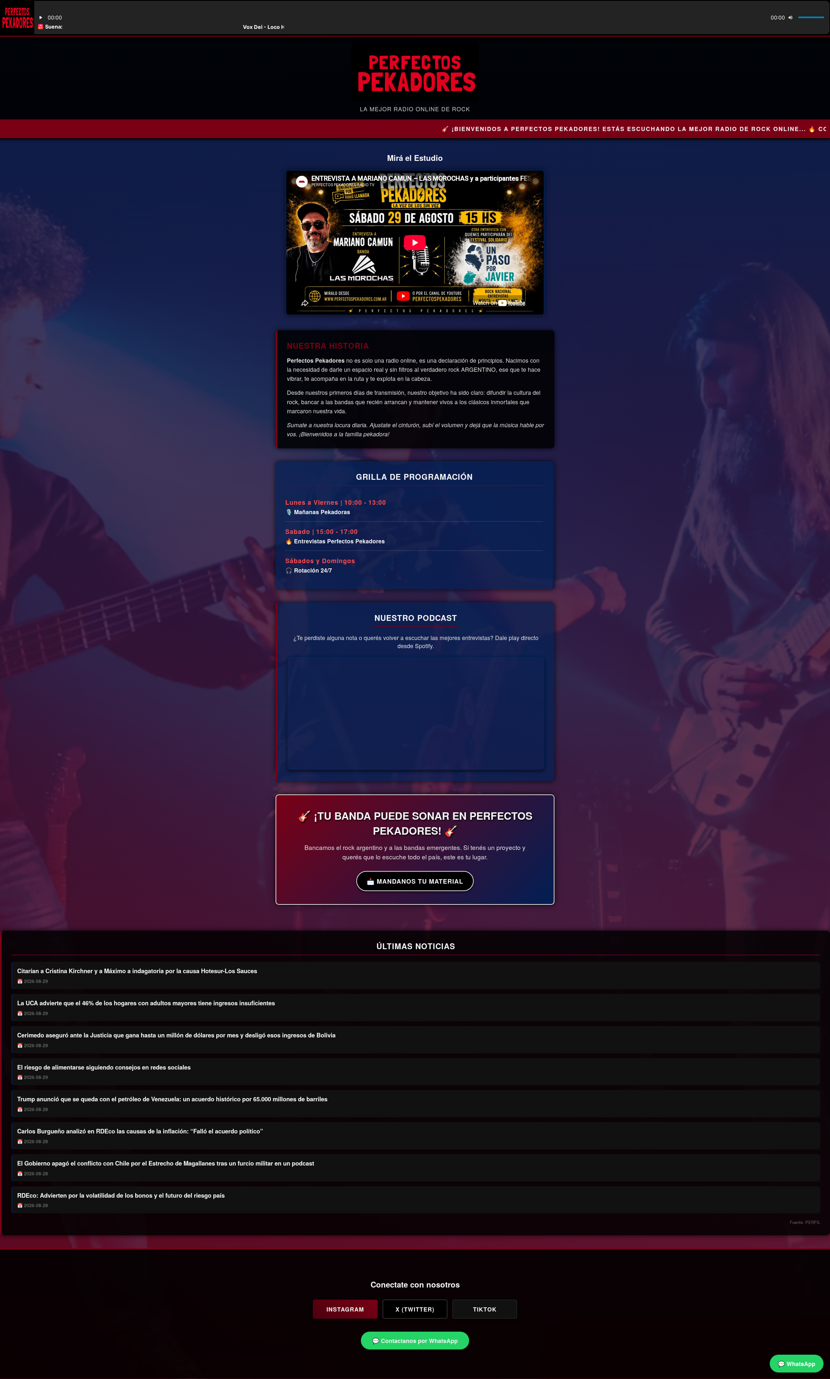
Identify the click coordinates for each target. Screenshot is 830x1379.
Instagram (345, 1309)
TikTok (485, 1309)
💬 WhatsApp (796, 1364)
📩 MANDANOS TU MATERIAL (415, 881)
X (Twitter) (415, 1309)
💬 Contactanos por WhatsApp (415, 1341)
